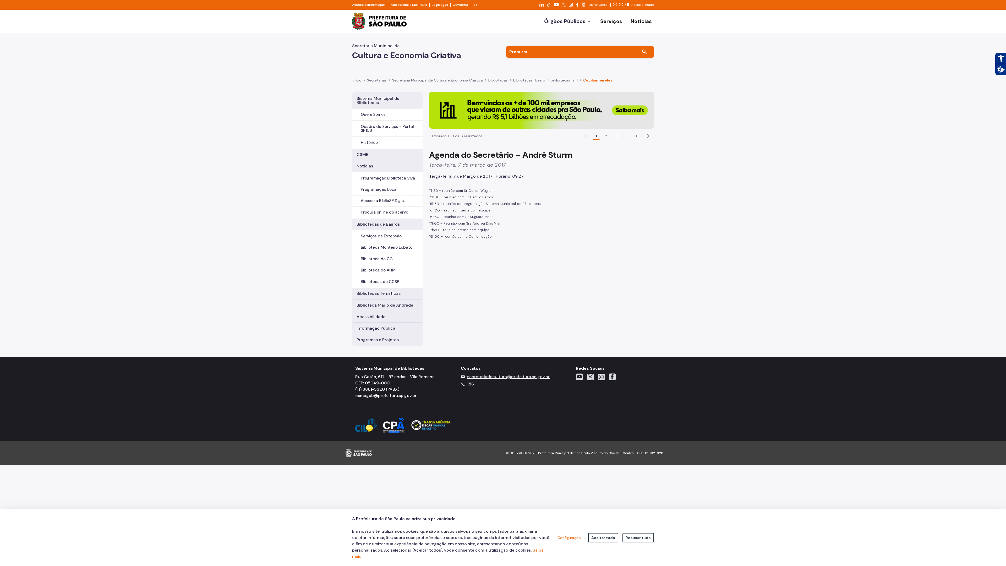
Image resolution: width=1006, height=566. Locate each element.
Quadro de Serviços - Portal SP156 (387, 128)
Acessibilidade (371, 316)
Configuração (569, 537)
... (626, 136)
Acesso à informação (368, 4)
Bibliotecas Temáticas (379, 293)
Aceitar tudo (603, 537)
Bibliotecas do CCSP (380, 281)
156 (475, 4)
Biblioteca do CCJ (378, 259)
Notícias (365, 166)
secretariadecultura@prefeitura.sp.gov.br (508, 376)
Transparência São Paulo (408, 4)
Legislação (440, 4)
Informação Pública (376, 328)
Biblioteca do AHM (378, 270)
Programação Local (379, 189)
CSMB (363, 154)
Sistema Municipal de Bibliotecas (378, 100)
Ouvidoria (460, 4)
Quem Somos (373, 114)
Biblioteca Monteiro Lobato (386, 247)
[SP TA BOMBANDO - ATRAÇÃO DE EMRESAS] (541, 110)
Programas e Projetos (378, 339)
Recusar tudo (638, 537)
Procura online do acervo (384, 212)
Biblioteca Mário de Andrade (385, 305)
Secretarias (377, 80)
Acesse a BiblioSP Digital (384, 200)
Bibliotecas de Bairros (378, 224)
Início (357, 80)
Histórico (369, 142)
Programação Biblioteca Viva (388, 178)
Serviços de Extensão (381, 236)
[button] (648, 136)
